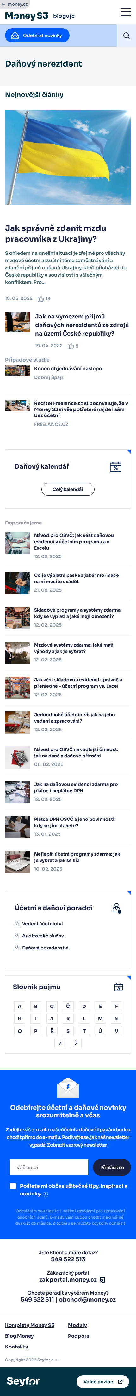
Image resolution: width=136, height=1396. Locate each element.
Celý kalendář (68, 489)
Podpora (78, 1336)
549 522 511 (37, 1299)
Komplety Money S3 (29, 1325)
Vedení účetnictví (42, 924)
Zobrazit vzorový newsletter (77, 1145)
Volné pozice (98, 1382)
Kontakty (16, 1347)
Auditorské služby (43, 936)
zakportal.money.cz (68, 1279)
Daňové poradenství (45, 948)
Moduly (77, 1325)
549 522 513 (68, 1259)
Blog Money (19, 1336)
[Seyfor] (23, 1381)
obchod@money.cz (87, 1299)
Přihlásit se (112, 1167)
